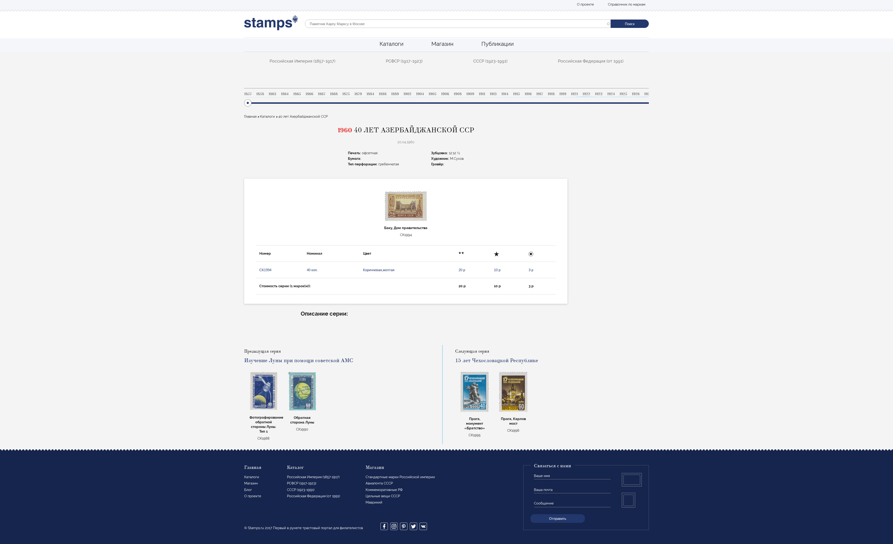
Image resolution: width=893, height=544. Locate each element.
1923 (599, 94)
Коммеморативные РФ (384, 490)
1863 (272, 94)
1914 (504, 94)
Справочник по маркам (626, 4)
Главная (250, 116)
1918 (551, 94)
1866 (309, 94)
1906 (445, 94)
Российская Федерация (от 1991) (590, 61)
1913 (493, 94)
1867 (321, 94)
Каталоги (391, 43)
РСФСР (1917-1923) (404, 61)
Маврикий (374, 502)
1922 (586, 94)
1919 (562, 94)
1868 (334, 94)
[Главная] (271, 23)
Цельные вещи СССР (383, 496)
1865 (297, 94)
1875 (346, 94)
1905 (433, 94)
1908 (458, 94)
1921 (574, 94)
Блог (248, 490)
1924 (611, 94)
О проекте (585, 4)
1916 (528, 94)
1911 (482, 94)
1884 (370, 94)
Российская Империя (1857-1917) (302, 61)
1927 (648, 94)
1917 (539, 94)
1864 (285, 94)
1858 (260, 94)
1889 (395, 94)
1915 (516, 94)
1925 (623, 94)
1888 (383, 94)
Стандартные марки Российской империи (400, 477)
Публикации (497, 43)
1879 (358, 94)
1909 (470, 94)
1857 (248, 94)
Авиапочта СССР (379, 483)
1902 (407, 94)
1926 (636, 94)
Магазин (442, 43)
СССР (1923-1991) (490, 61)
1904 (420, 94)
